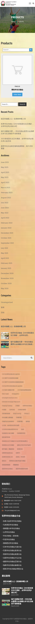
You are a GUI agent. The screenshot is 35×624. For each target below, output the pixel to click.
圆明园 (28, 421)
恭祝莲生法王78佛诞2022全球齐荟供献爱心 (15, 441)
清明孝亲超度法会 (7, 453)
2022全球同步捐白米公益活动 (11, 374)
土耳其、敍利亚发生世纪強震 (10, 425)
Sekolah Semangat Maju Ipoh (11, 402)
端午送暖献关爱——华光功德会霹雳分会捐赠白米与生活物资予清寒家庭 (22, 601)
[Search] (30, 49)
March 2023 (5, 188)
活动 (2, 312)
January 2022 (6, 228)
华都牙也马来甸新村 (8, 421)
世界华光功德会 (27, 406)
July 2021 (4, 248)
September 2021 (7, 243)
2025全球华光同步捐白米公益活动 (12, 386)
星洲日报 (19, 449)
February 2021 (6, 263)
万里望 (17, 406)
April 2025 (5, 172)
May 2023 (4, 177)
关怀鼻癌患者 (6, 413)
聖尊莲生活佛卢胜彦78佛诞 (17, 461)
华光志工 (27, 413)
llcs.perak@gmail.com (12, 510)
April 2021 (5, 258)
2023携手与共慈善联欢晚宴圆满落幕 (13, 382)
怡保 (22, 429)
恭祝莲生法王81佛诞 (8, 445)
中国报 (4, 410)
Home (13, 22)
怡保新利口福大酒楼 (8, 433)
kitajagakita (15, 394)
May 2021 (4, 253)
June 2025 (5, 162)
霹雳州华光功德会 (7, 469)
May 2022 (4, 213)
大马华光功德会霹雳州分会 (10, 429)
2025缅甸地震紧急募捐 (24, 390)
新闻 (2, 307)
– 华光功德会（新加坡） (11, 536)
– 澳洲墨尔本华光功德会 (11, 528)
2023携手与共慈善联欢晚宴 (10, 378)
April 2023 (5, 182)
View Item (17, 94)
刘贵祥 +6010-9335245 (11, 507)
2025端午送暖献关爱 (8, 390)
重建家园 (16, 465)
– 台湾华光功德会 (8, 532)
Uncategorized (7, 302)
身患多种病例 (6, 465)
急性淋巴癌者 (6, 437)
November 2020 (7, 278)
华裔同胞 (18, 417)
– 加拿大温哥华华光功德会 (12, 521)
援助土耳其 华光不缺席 (24, 445)
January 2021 (6, 268)
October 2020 (6, 283)
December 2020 (7, 273)
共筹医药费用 (22, 410)
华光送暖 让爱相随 (7, 417)
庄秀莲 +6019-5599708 (11, 504)
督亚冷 (4, 461)
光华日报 (12, 410)
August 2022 (6, 198)
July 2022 (4, 203)
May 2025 (4, 167)
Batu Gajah (5, 394)
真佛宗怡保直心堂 (7, 457)
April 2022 (5, 218)
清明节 (18, 453)
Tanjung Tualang (7, 406)
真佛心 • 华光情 (20, 457)
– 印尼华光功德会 (8, 539)
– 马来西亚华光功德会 (10, 525)
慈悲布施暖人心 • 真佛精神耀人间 (13, 119)
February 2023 (6, 193)
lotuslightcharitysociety (9, 398)
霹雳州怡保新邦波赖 (22, 469)
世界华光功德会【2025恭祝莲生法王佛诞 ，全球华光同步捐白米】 (22, 590)
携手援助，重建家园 (8, 449)
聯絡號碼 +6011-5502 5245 (12, 500)
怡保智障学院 (21, 433)
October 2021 (6, 238)
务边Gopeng (17, 413)
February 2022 (6, 223)
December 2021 (7, 233)
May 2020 (4, 288)
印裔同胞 (19, 421)
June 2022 (5, 208)
